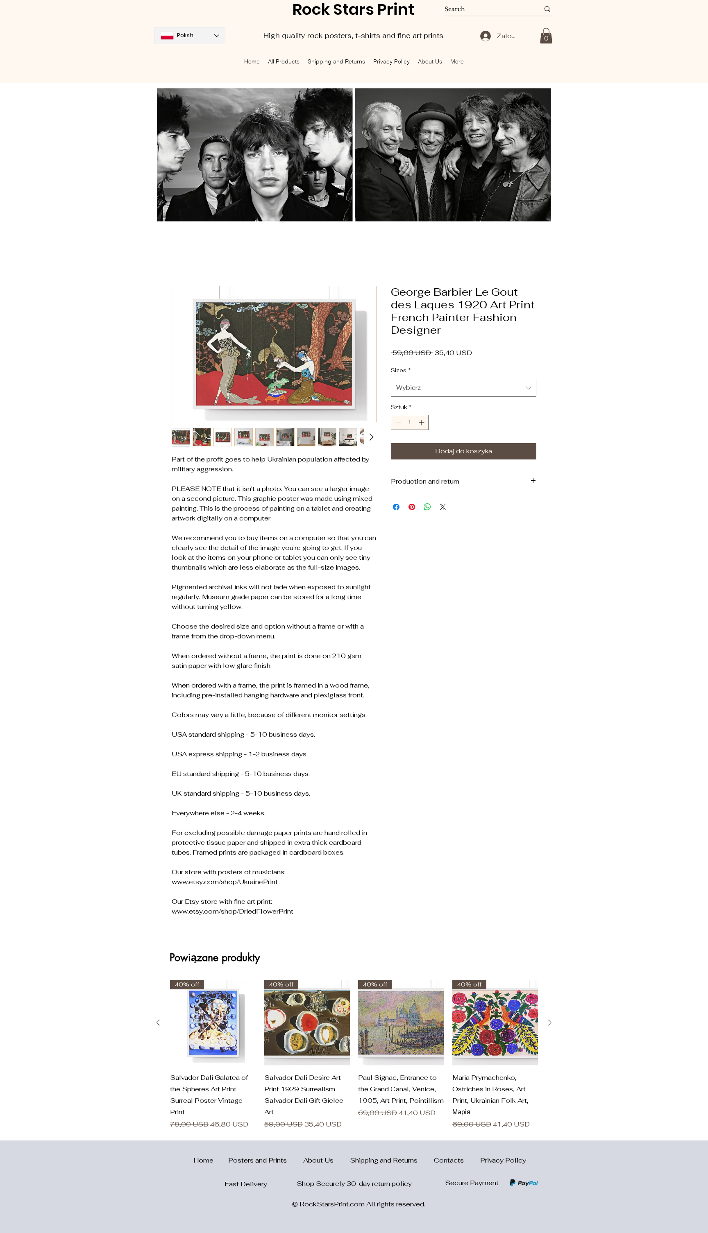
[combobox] (463, 388)
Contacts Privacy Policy (480, 1160)
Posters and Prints (265, 1160)
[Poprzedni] (158, 1022)
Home (198, 1160)
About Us (326, 1160)
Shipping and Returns (392, 1160)
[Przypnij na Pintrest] (412, 507)
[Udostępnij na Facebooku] (396, 507)
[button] (546, 35)
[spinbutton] (409, 422)
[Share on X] (443, 507)
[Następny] (550, 1022)
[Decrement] (397, 422)
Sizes (401, 370)
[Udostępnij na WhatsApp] (427, 507)
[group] (354, 1055)
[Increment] (422, 422)
